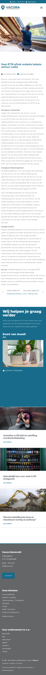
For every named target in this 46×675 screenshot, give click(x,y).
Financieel (5, 603)
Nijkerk (4, 642)
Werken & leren (8, 616)
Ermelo (4, 651)
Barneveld (6, 633)
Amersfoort (6, 639)
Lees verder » (7, 442)
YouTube (19, 663)
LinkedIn (12, 663)
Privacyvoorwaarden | (9, 667)
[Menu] (41, 7)
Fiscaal (4, 606)
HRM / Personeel (8, 609)
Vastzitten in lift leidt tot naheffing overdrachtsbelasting (20, 436)
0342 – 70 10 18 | (18, 2)
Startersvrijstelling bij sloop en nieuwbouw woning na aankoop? (19, 518)
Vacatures (8, 575)
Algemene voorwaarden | (25, 667)
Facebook (5, 663)
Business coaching (9, 597)
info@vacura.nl (7, 566)
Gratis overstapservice (10, 612)
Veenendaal (6, 648)
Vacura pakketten (8, 594)
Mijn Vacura (32, 2)
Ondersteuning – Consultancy (13, 600)
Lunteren (5, 645)
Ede (3, 636)
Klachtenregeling (7, 670)
